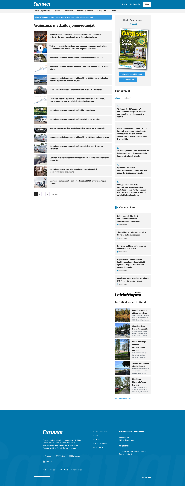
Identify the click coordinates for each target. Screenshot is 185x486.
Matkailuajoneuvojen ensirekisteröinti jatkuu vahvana (72, 110)
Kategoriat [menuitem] (101, 11)
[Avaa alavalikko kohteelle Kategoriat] (108, 10)
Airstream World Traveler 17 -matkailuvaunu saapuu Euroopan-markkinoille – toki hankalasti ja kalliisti (131, 113)
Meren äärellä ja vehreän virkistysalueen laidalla (139, 346)
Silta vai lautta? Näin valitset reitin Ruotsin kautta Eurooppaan (131, 233)
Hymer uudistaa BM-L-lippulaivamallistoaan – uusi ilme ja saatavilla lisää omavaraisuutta (132, 170)
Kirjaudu (136, 4)
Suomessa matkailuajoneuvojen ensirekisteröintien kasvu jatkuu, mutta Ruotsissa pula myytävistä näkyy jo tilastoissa (77, 100)
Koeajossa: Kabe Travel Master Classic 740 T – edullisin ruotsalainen (133, 279)
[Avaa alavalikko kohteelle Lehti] (118, 10)
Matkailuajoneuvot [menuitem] (42, 11)
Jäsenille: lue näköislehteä (132, 74)
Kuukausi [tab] (127, 98)
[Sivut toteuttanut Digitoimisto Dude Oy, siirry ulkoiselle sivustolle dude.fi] (146, 478)
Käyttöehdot (63, 470)
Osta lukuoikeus (128, 80)
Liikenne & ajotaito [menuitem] (85, 11)
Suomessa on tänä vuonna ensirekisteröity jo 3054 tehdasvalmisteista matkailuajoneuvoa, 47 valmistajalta (78, 79)
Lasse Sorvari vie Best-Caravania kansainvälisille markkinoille (75, 89)
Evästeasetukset (76, 470)
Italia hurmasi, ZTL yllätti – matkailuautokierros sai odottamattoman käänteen (128, 218)
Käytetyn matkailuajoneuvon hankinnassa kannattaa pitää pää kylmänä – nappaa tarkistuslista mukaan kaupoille (131, 263)
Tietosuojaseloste (49, 470)
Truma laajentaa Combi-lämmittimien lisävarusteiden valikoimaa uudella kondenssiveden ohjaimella (133, 153)
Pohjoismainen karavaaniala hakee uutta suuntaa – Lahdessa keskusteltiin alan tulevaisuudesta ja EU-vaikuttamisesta (75, 35)
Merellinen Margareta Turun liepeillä (139, 382)
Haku (124, 4)
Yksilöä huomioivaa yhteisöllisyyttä (140, 364)
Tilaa (147, 4)
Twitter (62, 456)
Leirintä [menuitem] (57, 11)
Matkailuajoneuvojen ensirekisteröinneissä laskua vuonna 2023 (76, 57)
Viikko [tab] (117, 98)
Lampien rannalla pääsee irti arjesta (139, 311)
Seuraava (54, 194)
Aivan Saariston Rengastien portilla (140, 327)
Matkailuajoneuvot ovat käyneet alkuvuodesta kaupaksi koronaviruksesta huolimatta (73, 170)
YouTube (49, 461)
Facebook (48, 456)
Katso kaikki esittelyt (123, 398)
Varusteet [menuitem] (69, 11)
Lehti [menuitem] (114, 11)
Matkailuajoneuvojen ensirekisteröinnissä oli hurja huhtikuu (75, 119)
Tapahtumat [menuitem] (98, 447)
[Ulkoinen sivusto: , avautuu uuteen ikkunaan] (133, 49)
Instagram (76, 456)
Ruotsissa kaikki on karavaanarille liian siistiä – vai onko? (131, 247)
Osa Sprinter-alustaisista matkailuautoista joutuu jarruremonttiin (77, 128)
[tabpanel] (133, 151)
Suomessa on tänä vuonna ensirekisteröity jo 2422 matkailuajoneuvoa (79, 137)
